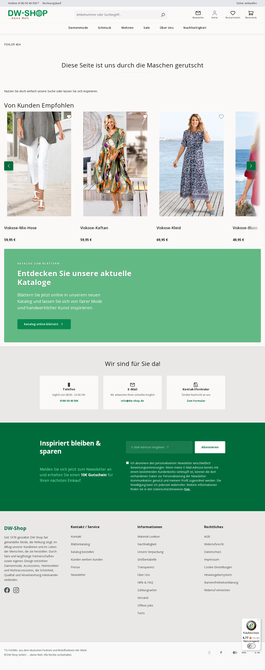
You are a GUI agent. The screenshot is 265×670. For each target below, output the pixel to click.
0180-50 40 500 (69, 401)
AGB (207, 536)
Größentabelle (147, 559)
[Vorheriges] (8, 165)
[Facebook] (7, 590)
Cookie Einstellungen (218, 567)
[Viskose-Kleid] (191, 163)
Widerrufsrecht (214, 544)
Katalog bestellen (82, 552)
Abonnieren (210, 447)
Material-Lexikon (148, 536)
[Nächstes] (251, 165)
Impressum (211, 559)
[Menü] (258, 620)
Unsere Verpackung (150, 552)
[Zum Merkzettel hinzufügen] (69, 117)
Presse (75, 567)
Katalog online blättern (44, 324)
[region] (132, 173)
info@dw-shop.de (132, 401)
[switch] (251, 646)
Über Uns (143, 575)
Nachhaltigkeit (147, 544)
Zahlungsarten (147, 590)
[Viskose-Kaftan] (115, 163)
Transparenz (145, 567)
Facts (141, 613)
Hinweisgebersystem (218, 575)
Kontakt (76, 536)
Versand (142, 598)
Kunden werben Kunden (87, 559)
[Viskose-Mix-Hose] (39, 163)
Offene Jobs (145, 605)
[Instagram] (16, 590)
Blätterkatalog (80, 544)
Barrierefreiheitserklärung (221, 582)
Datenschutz (212, 552)
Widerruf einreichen (217, 590)
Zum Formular (196, 401)
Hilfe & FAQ (145, 582)
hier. (187, 489)
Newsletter (78, 575)
